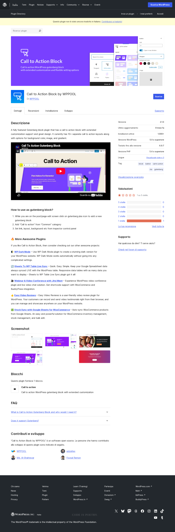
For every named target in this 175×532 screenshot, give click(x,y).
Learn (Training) (80, 486)
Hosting (14, 495)
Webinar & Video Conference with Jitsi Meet (38, 280)
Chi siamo (15, 486)
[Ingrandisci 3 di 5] (73, 337)
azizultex (70, 451)
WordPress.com (144, 486)
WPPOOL (34, 98)
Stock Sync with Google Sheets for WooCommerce (42, 309)
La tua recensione (127, 226)
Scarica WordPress (160, 5)
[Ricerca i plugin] (40, 31)
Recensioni (33, 110)
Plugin (45, 495)
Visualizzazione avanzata (131, 177)
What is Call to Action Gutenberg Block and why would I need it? (44, 412)
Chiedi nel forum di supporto (132, 249)
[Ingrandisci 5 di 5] (106, 353)
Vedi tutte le (158, 226)
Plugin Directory (18, 14)
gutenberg (158, 169)
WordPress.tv (80, 499)
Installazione (51, 110)
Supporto (159, 110)
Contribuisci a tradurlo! (112, 21)
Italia (39, 515)
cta (151, 169)
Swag (108, 499)
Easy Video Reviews (25, 295)
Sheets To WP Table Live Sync (30, 266)
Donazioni (110, 495)
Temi (44, 491)
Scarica (158, 96)
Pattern (45, 499)
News (13, 491)
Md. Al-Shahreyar (25, 457)
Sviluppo (68, 110)
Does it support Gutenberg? (25, 420)
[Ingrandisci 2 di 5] (39, 354)
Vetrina (45, 486)
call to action (158, 164)
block (141, 164)
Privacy (14, 499)
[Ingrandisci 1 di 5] (39, 337)
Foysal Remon (73, 457)
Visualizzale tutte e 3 (155, 157)
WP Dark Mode (22, 251)
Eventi (107, 491)
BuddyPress (142, 499)
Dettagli (18, 110)
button (148, 164)
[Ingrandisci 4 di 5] (106, 337)
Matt (139, 491)
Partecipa (108, 486)
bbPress (140, 495)
